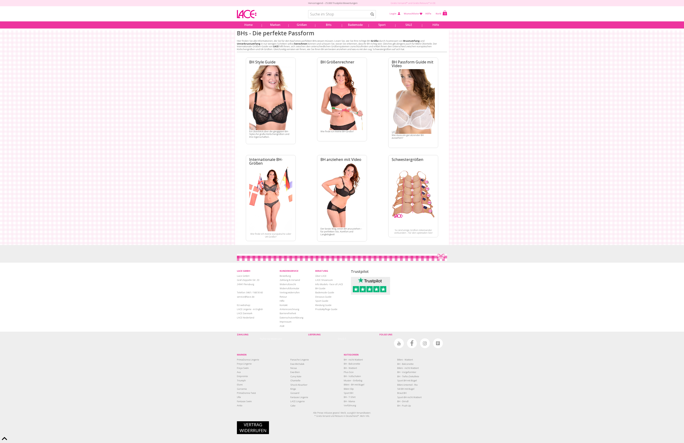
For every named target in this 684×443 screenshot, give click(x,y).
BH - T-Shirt (350, 397)
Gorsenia (242, 388)
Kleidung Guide (323, 305)
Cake (293, 405)
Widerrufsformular (289, 288)
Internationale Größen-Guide (252, 46)
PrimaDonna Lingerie (248, 359)
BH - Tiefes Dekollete (408, 376)
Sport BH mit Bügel (407, 380)
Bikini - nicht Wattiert (408, 368)
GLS (344, 338)
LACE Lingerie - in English (250, 309)
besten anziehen (337, 49)
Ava (239, 372)
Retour (283, 296)
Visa (268, 338)
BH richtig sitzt (374, 43)
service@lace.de (246, 296)
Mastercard (276, 338)
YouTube (399, 343)
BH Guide (320, 288)
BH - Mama (349, 401)
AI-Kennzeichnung (289, 309)
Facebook (412, 343)
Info (367, 416)
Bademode (355, 25)
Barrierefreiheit (288, 313)
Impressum (285, 321)
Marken (275, 25)
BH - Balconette (352, 363)
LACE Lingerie (297, 401)
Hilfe (428, 13)
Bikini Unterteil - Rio (407, 384)
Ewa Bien (295, 372)
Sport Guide (321, 300)
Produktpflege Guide (326, 309)
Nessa (293, 368)
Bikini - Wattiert (405, 359)
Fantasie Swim (244, 401)
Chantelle (295, 380)
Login (393, 13)
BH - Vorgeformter (406, 372)
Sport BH (348, 393)
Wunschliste (411, 13)
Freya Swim (243, 368)
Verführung (350, 405)
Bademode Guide (324, 292)
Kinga (293, 388)
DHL (340, 338)
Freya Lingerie (244, 363)
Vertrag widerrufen (290, 292)
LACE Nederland (245, 317)
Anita (239, 405)
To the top (4, 438)
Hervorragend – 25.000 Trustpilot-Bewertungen (332, 3)
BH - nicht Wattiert (353, 359)
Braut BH (401, 393)
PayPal (263, 338)
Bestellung (285, 275)
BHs (328, 25)
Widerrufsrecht (288, 284)
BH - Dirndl (402, 401)
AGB (282, 326)
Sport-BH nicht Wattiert (409, 397)
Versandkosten (363, 412)
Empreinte (242, 376)
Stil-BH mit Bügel (405, 388)
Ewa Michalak (297, 363)
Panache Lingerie (299, 359)
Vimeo (386, 343)
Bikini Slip (349, 388)
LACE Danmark (244, 313)
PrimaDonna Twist (246, 393)
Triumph (241, 380)
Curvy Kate (295, 376)
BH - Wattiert (350, 368)
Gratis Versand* (399, 3)
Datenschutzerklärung (291, 317)
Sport (382, 25)
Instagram (425, 343)
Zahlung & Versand (290, 280)
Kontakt (283, 305)
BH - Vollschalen (352, 376)
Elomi (240, 384)
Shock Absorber (298, 384)
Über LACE (321, 275)
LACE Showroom (324, 280)
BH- (373, 40)
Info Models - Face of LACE (329, 284)
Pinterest (438, 343)
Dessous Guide (323, 296)
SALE (408, 25)
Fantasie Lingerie (299, 397)
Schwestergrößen (382, 49)
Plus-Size (349, 372)
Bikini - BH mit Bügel (354, 384)
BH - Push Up (404, 405)
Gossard (294, 393)
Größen (302, 25)
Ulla (239, 397)
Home (248, 25)
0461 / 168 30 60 (254, 292)
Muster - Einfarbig (353, 380)
